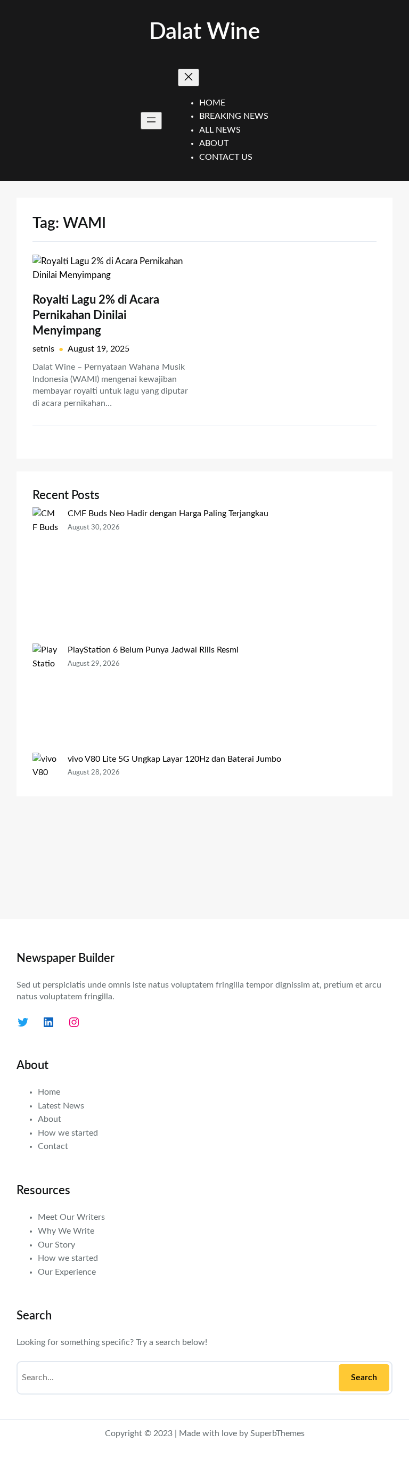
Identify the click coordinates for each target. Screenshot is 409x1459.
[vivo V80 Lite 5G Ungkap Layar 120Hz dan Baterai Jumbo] (45, 827)
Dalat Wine (204, 32)
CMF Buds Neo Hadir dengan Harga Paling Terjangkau (168, 513)
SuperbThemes (277, 1433)
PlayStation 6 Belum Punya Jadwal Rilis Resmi (153, 650)
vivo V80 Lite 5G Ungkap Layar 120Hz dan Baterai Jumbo (174, 759)
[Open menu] (151, 120)
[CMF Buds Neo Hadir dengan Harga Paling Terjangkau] (45, 575)
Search (364, 1377)
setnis (43, 349)
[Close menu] (188, 77)
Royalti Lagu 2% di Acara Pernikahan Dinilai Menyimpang (95, 315)
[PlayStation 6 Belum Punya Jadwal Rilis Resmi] (45, 698)
